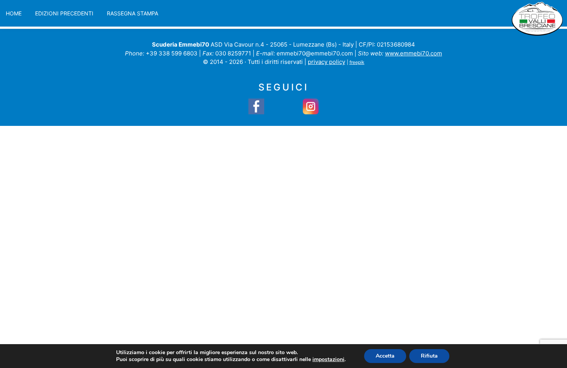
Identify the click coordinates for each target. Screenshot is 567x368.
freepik (356, 62)
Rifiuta (429, 356)
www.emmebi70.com (413, 53)
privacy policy (326, 61)
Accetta (385, 356)
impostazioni (328, 359)
